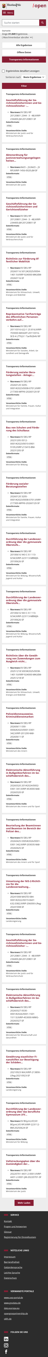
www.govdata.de (12, 1302)
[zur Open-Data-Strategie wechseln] (39, 5)
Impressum (9, 1256)
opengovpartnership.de (16, 1313)
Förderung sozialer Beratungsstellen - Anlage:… (21, 374)
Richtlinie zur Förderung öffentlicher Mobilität (22, 260)
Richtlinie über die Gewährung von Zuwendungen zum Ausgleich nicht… (23, 658)
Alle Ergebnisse (24, 45)
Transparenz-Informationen (24, 59)
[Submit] (42, 22)
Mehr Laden (24, 1202)
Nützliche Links (19, 1250)
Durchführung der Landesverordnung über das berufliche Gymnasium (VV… (23, 1111)
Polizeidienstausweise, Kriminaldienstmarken (20, 715)
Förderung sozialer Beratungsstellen (17, 485)
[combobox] (20, 22)
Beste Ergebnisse (32, 77)
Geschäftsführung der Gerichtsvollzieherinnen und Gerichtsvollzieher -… (24, 103)
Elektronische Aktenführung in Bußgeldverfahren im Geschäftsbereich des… (23, 772)
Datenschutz (10, 1278)
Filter (24, 85)
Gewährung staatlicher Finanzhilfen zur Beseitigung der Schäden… (22, 1059)
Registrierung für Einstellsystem (20, 1237)
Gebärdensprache (13, 1267)
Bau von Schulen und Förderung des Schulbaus (23, 429)
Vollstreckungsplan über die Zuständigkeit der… (23, 1162)
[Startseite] (11, 5)
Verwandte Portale (22, 1291)
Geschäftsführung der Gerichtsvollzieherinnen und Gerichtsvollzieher (21, 206)
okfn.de (7, 1318)
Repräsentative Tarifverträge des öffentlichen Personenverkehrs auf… (23, 316)
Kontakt (8, 1221)
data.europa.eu (11, 1308)
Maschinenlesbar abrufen (16, 37)
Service (14, 1214)
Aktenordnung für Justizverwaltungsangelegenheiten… (23, 157)
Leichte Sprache (12, 1272)
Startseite (6, 30)
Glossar (8, 1231)
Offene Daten (24, 52)
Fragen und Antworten (15, 1226)
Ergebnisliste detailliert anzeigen (22, 70)
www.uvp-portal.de (13, 1297)
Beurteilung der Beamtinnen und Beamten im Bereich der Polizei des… (23, 828)
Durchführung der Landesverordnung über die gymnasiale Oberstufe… (23, 541)
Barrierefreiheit (11, 1262)
